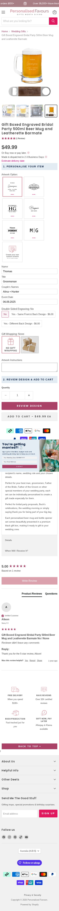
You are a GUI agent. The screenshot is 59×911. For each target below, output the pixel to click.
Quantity (6, 387)
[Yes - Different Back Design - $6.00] (22, 327)
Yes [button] (26, 660)
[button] (29, 139)
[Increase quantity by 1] (29, 395)
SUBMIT (19, 466)
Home (5, 31)
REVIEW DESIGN (29, 406)
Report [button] (32, 660)
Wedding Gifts (18, 31)
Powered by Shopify (29, 904)
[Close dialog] (57, 441)
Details (8, 540)
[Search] (53, 21)
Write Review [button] (29, 580)
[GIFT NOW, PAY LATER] (44, 720)
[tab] (8, 111)
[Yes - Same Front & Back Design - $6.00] (32, 318)
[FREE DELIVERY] (15, 696)
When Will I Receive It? (16, 550)
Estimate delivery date (13, 160)
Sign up (48, 813)
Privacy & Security (32, 895)
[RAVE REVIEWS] (44, 696)
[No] (5, 318)
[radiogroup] (29, 220)
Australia (28, 851)
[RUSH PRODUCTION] (15, 720)
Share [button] (39, 660)
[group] (29, 566)
